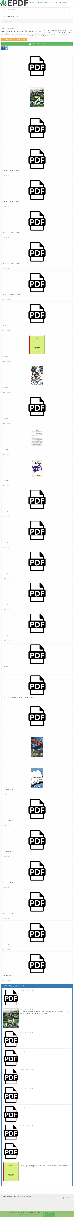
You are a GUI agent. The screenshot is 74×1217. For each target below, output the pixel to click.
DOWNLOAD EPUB (38, 44)
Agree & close (48, 1215)
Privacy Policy (28, 1198)
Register (64, 2)
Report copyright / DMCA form (14, 39)
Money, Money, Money (16, 21)
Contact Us (59, 1198)
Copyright (47, 1198)
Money (22, 1144)
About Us (20, 1198)
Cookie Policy (68, 1198)
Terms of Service (38, 1198)
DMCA (53, 1198)
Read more (6, 83)
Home (33, 2)
